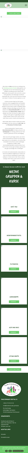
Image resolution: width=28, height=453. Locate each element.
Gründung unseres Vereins (10, 88)
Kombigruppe (14, 297)
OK (6, 451)
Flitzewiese (14, 264)
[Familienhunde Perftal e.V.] (8, 5)
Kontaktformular (5, 437)
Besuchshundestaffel (14, 235)
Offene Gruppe (14, 356)
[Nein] (25, 449)
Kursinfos (13, 211)
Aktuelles (3, 434)
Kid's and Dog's (14, 327)
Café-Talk (14, 207)
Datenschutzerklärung (18, 451)
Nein (10, 451)
